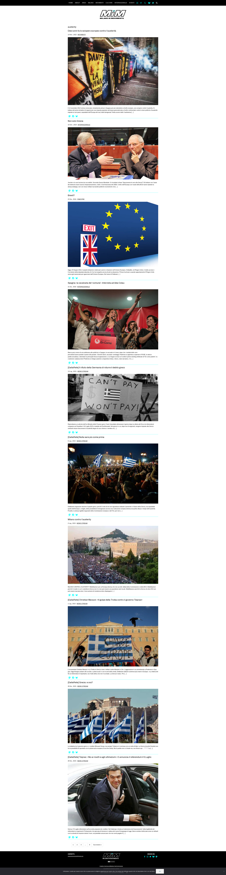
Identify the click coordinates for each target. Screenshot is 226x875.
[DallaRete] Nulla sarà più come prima (86, 437)
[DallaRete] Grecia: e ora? (80, 682)
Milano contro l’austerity (79, 519)
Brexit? (71, 195)
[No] (224, 871)
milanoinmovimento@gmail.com (75, 856)
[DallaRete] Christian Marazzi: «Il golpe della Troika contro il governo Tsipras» (105, 600)
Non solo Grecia (75, 121)
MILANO (90, 3)
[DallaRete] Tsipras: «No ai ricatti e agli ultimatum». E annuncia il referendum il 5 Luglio (109, 757)
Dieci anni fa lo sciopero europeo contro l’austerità (92, 31)
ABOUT (77, 3)
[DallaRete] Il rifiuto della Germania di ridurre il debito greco (96, 367)
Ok (160, 871)
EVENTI (131, 3)
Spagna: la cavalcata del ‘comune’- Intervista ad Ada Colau (96, 283)
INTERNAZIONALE (121, 3)
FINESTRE (80, 199)
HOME (71, 3)
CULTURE (109, 3)
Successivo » (97, 844)
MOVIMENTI (100, 3)
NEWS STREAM (83, 371)
